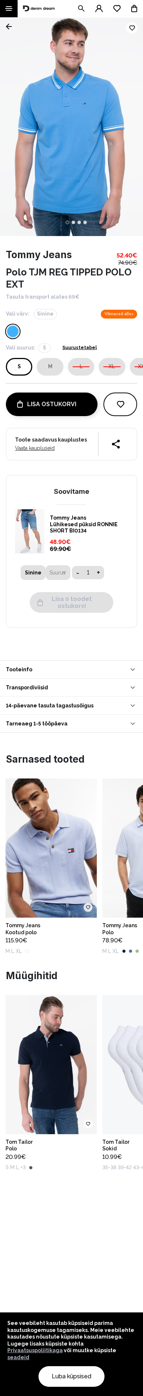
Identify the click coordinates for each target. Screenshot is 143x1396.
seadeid (18, 1357)
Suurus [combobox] (58, 573)
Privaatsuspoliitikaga (35, 1350)
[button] (71, 669)
